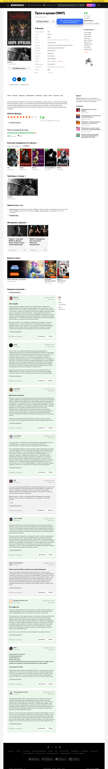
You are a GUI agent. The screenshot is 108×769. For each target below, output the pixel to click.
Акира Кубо (87, 38)
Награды (14, 95)
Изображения (30, 95)
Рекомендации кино (53, 753)
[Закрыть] (81, 21)
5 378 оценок (87, 16)
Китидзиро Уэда (88, 49)
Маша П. (16, 297)
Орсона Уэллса (44, 211)
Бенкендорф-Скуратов (21, 692)
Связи (50, 95)
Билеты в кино (13, 258)
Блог (56, 751)
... (73, 45)
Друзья (78, 96)
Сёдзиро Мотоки (60, 48)
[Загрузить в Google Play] (47, 759)
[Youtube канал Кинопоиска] (60, 747)
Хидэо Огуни (51, 45)
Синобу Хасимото (59, 45)
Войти (98, 5)
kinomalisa (17, 389)
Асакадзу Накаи (51, 50)
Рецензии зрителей (15, 289)
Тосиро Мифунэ (88, 32)
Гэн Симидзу (87, 45)
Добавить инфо (25, 84)
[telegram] (24, 79)
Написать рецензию (15, 122)
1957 (49, 31)
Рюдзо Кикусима (68, 45)
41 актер (86, 52)
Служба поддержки (79, 753)
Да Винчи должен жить (21, 600)
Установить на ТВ (51, 5)
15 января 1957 (51, 64)
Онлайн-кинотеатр (36, 5)
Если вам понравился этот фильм (21, 143)
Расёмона (16, 211)
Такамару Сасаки (88, 44)
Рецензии (56, 95)
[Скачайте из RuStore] (74, 759)
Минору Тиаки (87, 42)
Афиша (59, 768)
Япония (49, 34)
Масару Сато (51, 53)
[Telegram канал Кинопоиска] (56, 747)
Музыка (54, 768)
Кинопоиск (20, 768)
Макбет (37, 211)
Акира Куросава (52, 42)
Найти (83, 5)
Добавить (26, 145)
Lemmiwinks (17, 436)
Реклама (18, 751)
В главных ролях (89, 29)
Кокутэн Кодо (87, 47)
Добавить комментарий (16, 336)
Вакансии (11, 751)
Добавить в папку (20, 68)
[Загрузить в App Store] (34, 759)
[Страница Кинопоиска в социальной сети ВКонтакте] (48, 747)
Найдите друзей (80, 98)
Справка (50, 751)
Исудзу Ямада (87, 34)
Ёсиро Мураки (51, 56)
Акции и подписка (66, 753)
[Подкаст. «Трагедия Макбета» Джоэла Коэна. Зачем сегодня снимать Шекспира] (17, 238)
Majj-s (15, 647)
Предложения (75, 751)
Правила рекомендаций (39, 751)
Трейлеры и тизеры (15, 176)
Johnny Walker (18, 518)
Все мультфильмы (28, 753)
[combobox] (68, 5)
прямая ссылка (51, 299)
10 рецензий (87, 18)
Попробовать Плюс (91, 5)
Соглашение (26, 751)
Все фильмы (84, 751)
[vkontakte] (14, 79)
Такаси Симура (87, 36)
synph (15, 344)
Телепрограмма (47, 768)
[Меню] (8, 5)
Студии (45, 95)
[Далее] (69, 269)
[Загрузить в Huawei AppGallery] (61, 759)
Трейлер (9, 62)
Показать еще (14, 215)
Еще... (62, 95)
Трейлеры (39, 95)
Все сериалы (94, 751)
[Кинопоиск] (17, 5)
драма (49, 37)
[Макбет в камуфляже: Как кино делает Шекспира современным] (38, 238)
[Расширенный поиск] (80, 5)
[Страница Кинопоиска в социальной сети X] (52, 747)
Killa (15, 480)
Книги (63, 768)
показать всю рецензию (15, 331)
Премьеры (22, 95)
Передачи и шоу (40, 753)
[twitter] (19, 79)
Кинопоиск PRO (64, 751)
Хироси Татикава (88, 40)
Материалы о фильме (16, 223)
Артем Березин (18, 563)
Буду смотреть (43, 21)
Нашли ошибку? (15, 84)
